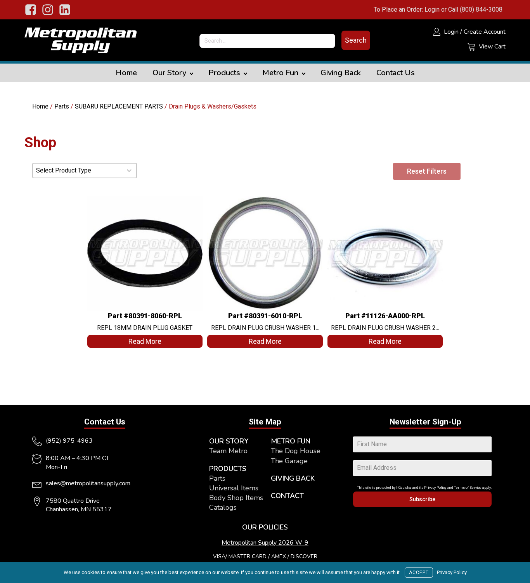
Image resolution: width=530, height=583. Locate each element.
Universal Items (233, 488)
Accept (419, 572)
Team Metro (228, 450)
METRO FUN (290, 441)
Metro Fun (280, 72)
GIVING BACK (293, 478)
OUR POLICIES (265, 527)
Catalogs (223, 507)
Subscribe (422, 499)
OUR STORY (228, 441)
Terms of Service (468, 488)
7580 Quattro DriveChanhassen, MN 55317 (79, 505)
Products (224, 72)
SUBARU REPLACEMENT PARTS (119, 106)
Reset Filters (427, 171)
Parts (61, 106)
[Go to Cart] (471, 47)
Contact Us (395, 72)
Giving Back (340, 72)
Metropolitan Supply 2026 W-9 (265, 542)
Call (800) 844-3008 (475, 9)
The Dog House (295, 450)
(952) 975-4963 (69, 440)
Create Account (485, 32)
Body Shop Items (236, 497)
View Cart (492, 46)
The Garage (289, 461)
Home (126, 72)
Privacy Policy (435, 488)
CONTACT (287, 495)
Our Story (169, 72)
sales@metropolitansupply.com (88, 483)
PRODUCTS (227, 468)
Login (432, 9)
